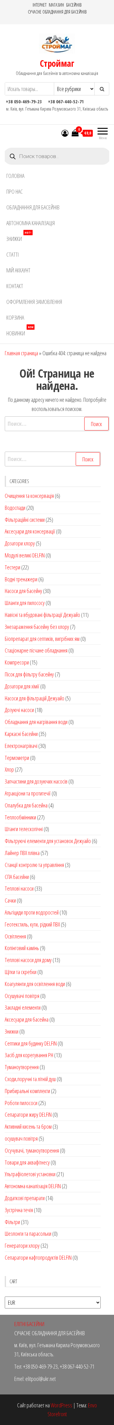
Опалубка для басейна (26, 805)
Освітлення (15, 936)
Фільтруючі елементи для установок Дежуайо (48, 841)
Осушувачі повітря (22, 996)
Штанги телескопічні (24, 829)
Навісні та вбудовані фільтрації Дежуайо (42, 614)
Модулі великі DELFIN (25, 555)
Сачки (10, 900)
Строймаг (57, 63)
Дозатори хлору (20, 543)
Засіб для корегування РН (29, 1055)
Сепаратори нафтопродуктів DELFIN (38, 1257)
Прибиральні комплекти (27, 1091)
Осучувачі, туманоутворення (32, 1150)
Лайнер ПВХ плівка (22, 853)
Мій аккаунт (18, 270)
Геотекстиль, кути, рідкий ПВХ (32, 924)
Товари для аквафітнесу (27, 1162)
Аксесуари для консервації (30, 531)
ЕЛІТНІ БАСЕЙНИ (29, 1324)
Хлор (9, 769)
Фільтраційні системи (25, 519)
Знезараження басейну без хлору (37, 626)
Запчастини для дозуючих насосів (36, 781)
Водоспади (15, 507)
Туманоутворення (22, 1067)
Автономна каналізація (30, 223)
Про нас (14, 191)
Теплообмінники (20, 817)
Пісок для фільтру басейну (29, 674)
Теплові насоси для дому (28, 960)
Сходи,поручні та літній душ (30, 1079)
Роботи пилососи (21, 1103)
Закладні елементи (23, 1007)
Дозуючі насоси (19, 710)
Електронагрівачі (21, 746)
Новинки (19, 331)
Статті (12, 254)
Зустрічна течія (19, 1210)
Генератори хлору (22, 1245)
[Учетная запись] (64, 133)
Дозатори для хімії (22, 686)
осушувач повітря (21, 1138)
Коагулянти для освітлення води (35, 984)
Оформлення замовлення (34, 301)
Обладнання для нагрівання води (36, 722)
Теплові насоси (19, 888)
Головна (15, 176)
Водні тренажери (21, 579)
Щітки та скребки (20, 972)
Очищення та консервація (29, 495)
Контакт (14, 286)
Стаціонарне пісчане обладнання (36, 650)
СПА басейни (17, 877)
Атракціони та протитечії (28, 793)
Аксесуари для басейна (26, 1019)
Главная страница (21, 353)
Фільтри (12, 1222)
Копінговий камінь (22, 948)
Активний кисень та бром (28, 1126)
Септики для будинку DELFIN (31, 1043)
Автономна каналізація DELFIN (33, 1186)
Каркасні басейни (21, 734)
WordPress (61, 1405)
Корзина (15, 317)
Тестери (12, 567)
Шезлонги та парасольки (28, 1233)
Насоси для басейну (23, 591)
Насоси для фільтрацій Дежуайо (34, 698)
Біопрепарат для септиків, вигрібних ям (42, 638)
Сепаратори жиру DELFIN (28, 1114)
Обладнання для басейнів (33, 207)
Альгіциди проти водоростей (32, 912)
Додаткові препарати (25, 1198)
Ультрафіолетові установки (30, 1174)
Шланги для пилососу (25, 603)
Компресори (17, 662)
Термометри (17, 757)
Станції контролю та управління (34, 865)
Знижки (18, 236)
